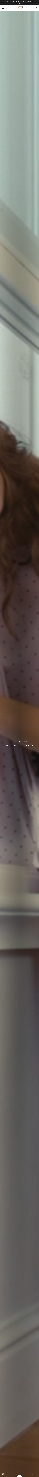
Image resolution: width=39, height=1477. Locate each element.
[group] (19, 744)
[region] (19, 744)
